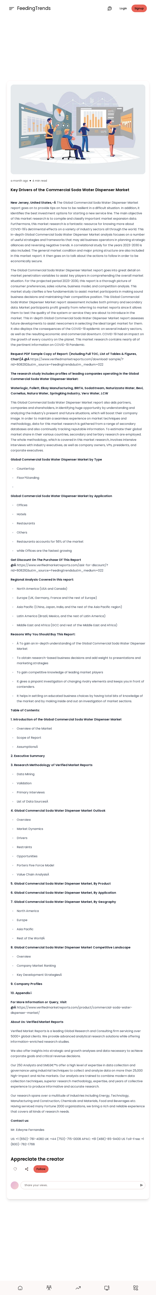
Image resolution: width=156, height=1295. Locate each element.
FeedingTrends (34, 8)
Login (123, 8)
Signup (139, 8)
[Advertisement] (78, 47)
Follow (41, 1169)
